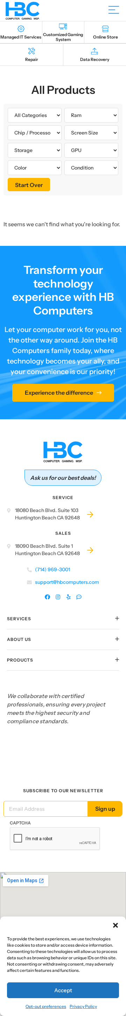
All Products (63, 90)
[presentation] (55, 838)
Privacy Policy (83, 1006)
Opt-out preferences (46, 1006)
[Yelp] (68, 597)
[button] (115, 925)
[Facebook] (47, 597)
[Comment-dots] (79, 597)
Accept (63, 990)
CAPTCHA (20, 822)
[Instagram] (58, 597)
